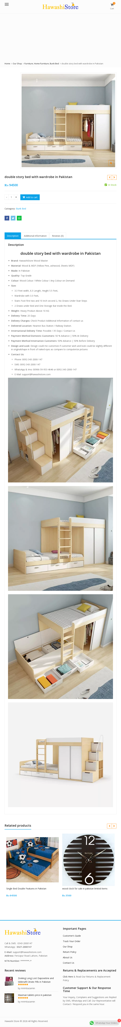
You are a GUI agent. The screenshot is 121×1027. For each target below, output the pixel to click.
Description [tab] (13, 235)
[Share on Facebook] (7, 218)
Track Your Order (71, 941)
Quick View (34, 888)
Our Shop (67, 946)
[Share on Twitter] (13, 218)
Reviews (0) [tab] (58, 235)
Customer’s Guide (72, 935)
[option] (68, 120)
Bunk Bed (21, 208)
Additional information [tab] (35, 235)
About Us (67, 957)
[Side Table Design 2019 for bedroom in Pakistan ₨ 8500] (109, 177)
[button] (113, 165)
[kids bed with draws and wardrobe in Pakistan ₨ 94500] (114, 177)
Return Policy (69, 951)
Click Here (68, 976)
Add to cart (31, 197)
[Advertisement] (60, 37)
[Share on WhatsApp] (19, 218)
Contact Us (68, 962)
